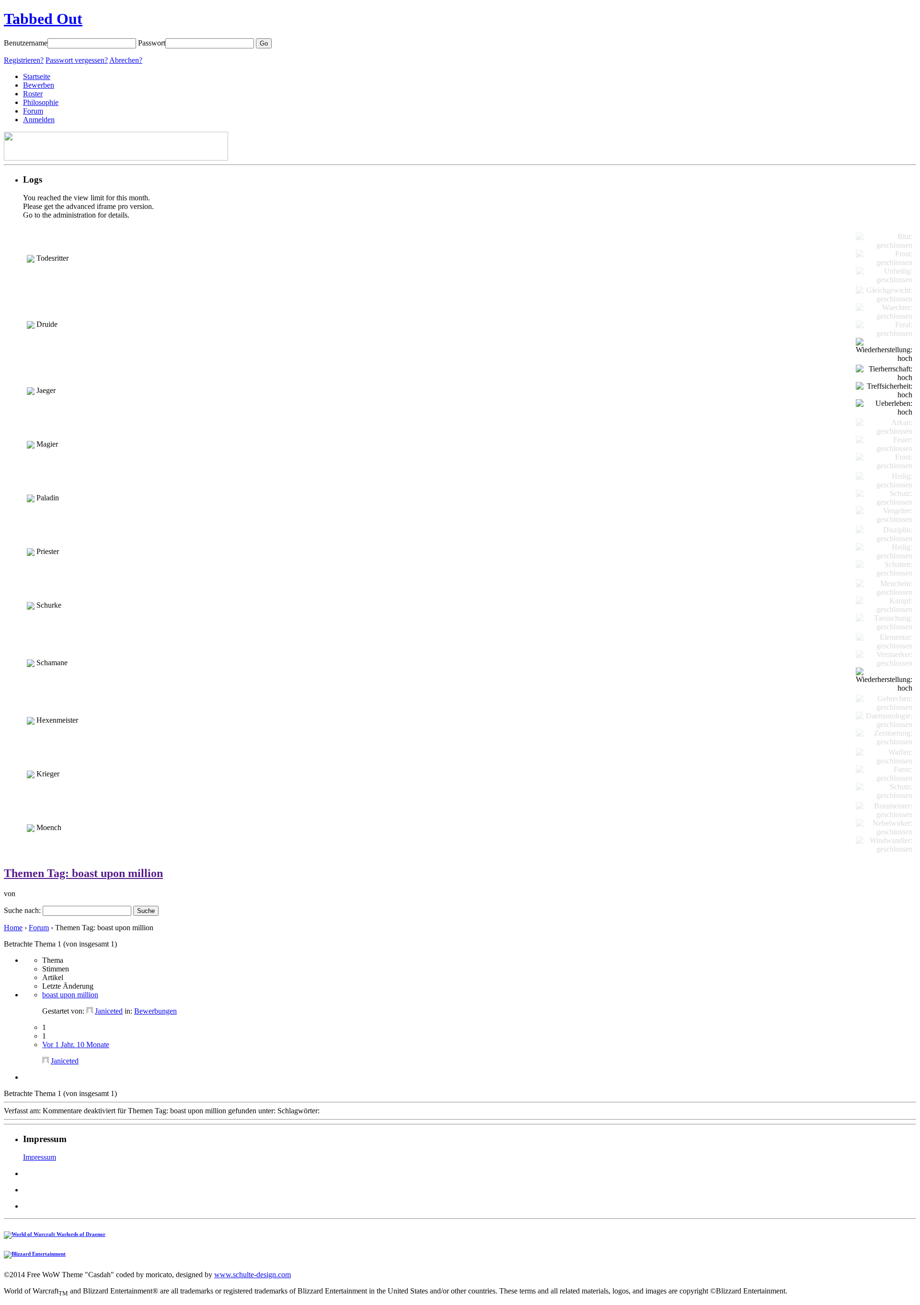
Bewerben (38, 85)
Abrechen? (125, 60)
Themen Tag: (83, 873)
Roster (33, 94)
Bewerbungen (155, 1011)
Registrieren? (24, 60)
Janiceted (109, 1011)
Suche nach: (22, 910)
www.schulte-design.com (252, 1274)
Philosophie (40, 102)
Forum (33, 111)
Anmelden (39, 119)
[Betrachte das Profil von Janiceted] (89, 1011)
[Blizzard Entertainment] (35, 1254)
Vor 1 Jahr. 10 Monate (75, 1044)
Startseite (36, 76)
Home (13, 928)
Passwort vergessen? (77, 60)
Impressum (39, 1157)
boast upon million (70, 995)
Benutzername (25, 43)
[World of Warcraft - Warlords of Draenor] (54, 1234)
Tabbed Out (43, 18)
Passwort (151, 43)
